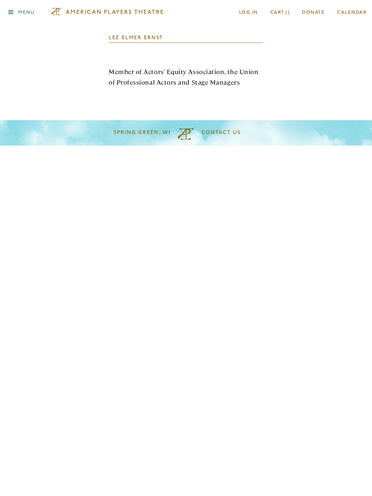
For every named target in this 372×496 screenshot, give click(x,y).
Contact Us (221, 132)
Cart (280, 12)
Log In (248, 12)
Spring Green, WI (142, 132)
